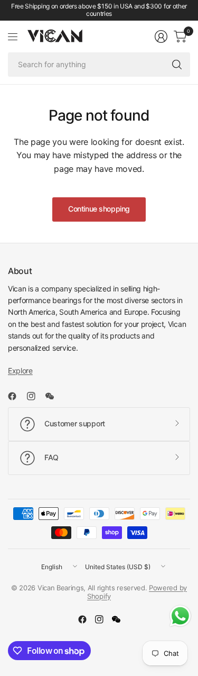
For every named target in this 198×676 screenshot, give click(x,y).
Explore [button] (20, 370)
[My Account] (161, 36)
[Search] (177, 64)
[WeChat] (53, 396)
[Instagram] (35, 396)
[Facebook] (16, 396)
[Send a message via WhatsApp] (180, 616)
